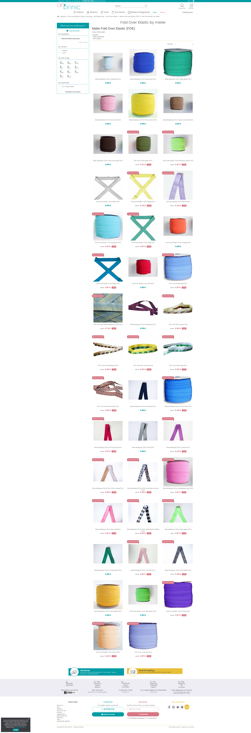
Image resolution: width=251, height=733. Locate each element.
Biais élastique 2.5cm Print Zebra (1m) (178, 570)
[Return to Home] (58, 16)
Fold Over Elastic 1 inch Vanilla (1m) (143, 202)
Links (58, 719)
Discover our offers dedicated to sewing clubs (155, 671)
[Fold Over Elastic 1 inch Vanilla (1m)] (143, 185)
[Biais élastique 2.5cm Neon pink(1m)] (108, 512)
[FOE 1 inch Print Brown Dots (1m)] (108, 389)
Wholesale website (63, 721)
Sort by (170, 44)
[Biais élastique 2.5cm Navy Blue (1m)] (143, 389)
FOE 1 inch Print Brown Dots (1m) (108, 406)
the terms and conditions (138, 718)
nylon (64, 53)
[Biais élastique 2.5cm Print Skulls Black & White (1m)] (143, 512)
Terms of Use (61, 710)
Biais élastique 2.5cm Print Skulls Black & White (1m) (143, 530)
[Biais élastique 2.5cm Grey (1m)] (143, 430)
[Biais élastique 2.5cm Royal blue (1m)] (143, 62)
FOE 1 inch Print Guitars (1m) (178, 324)
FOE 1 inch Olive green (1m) (143, 161)
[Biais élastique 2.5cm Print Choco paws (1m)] (108, 471)
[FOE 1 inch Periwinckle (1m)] (178, 266)
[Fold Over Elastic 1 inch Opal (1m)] (143, 226)
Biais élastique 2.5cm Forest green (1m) (108, 570)
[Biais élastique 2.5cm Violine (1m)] (178, 430)
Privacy (59, 712)
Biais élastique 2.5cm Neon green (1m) (178, 529)
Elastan (64, 50)
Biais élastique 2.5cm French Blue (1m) (178, 406)
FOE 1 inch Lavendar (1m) (143, 652)
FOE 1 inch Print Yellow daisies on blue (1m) (108, 324)
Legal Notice (61, 714)
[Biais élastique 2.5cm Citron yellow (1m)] (143, 103)
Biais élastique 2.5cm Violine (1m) (178, 447)
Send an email (109, 714)
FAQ (58, 707)
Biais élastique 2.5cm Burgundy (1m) (143, 324)
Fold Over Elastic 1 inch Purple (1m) (178, 611)
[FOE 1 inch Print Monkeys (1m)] (108, 348)
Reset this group (83, 42)
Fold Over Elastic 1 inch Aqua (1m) (108, 284)
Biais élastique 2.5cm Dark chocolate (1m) (108, 161)
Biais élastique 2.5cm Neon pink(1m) (107, 529)
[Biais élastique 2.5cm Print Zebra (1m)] (178, 553)
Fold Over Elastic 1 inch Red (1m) (143, 284)
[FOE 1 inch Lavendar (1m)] (143, 635)
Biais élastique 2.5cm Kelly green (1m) (178, 79)
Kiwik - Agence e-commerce (186, 727)
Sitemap (60, 717)
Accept (16, 730)
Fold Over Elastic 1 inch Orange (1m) (178, 243)
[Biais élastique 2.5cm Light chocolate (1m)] (178, 103)
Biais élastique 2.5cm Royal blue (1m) (143, 79)
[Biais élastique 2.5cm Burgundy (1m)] (143, 308)
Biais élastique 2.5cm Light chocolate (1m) (178, 120)
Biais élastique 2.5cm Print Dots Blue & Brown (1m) (143, 489)
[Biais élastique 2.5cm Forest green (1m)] (108, 553)
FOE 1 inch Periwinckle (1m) (178, 284)
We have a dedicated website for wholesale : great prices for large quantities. (98, 672)
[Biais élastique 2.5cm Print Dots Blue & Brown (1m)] (143, 471)
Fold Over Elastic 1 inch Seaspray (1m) (108, 243)
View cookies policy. (20, 727)
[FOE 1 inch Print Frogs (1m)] (178, 348)
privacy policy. (153, 718)
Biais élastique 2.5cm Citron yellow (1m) (143, 120)
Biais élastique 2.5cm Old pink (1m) (143, 570)
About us (60, 705)
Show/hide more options (72, 92)
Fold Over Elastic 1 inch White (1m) (108, 202)
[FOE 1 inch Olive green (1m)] (143, 144)
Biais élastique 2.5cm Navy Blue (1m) (143, 406)
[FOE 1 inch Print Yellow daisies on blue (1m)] (108, 308)
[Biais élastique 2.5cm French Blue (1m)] (178, 389)
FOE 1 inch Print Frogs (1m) (178, 365)
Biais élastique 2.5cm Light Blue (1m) (108, 79)
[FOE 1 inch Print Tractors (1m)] (143, 348)
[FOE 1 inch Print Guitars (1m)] (178, 308)
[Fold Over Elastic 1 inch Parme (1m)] (178, 185)
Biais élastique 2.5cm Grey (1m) (143, 447)
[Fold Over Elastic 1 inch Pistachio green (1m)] (178, 144)
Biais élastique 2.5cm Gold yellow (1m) (108, 611)
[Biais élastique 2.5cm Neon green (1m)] (178, 512)
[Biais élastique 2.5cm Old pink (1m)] (143, 553)
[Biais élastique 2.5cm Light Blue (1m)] (108, 62)
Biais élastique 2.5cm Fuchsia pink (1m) (108, 447)
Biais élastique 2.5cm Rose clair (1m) (108, 120)
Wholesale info (62, 716)
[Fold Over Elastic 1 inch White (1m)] (108, 185)
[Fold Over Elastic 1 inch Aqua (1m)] (108, 266)
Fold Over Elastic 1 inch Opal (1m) (143, 243)
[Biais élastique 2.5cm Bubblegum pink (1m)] (178, 471)
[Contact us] (192, 1)
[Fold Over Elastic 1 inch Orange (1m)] (178, 226)
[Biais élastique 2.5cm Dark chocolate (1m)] (108, 144)
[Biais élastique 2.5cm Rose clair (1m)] (108, 103)
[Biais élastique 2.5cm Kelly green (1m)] (178, 62)
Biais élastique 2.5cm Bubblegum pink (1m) (178, 488)
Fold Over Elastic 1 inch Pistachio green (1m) (178, 161)
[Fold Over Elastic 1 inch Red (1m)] (143, 266)
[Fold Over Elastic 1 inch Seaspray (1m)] (108, 226)
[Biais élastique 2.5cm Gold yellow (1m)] (108, 594)
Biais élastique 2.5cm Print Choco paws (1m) (107, 488)
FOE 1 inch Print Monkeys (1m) (108, 365)
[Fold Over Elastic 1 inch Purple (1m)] (178, 594)
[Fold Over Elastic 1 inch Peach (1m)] (108, 635)
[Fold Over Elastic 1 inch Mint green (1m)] (143, 594)
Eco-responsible (68, 87)
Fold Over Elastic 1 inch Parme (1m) (178, 202)
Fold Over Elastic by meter (70, 39)
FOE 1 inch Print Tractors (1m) (143, 365)
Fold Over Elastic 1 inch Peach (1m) (108, 652)
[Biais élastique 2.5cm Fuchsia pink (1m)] (108, 430)
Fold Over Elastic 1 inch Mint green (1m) (143, 611)
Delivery (59, 709)
